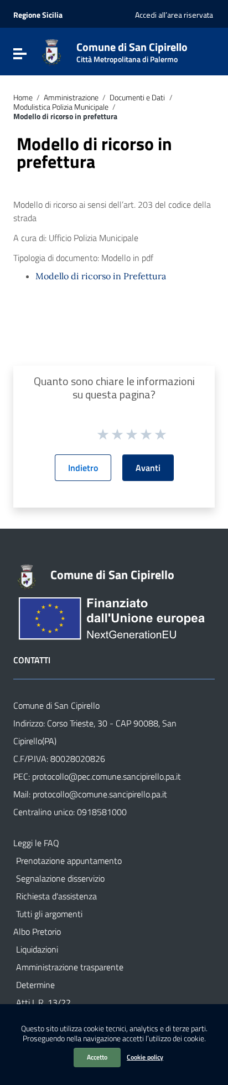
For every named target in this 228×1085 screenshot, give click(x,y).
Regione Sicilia (38, 15)
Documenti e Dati (137, 97)
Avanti (148, 467)
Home (23, 97)
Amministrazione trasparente (69, 967)
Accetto (97, 1057)
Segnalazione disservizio (60, 878)
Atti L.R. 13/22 (43, 1002)
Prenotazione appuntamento (69, 860)
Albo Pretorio (37, 931)
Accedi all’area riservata (174, 15)
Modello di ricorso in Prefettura (100, 276)
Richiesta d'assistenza (56, 896)
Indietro (83, 467)
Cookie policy (145, 1057)
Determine (35, 984)
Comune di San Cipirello (132, 50)
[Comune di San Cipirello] (51, 51)
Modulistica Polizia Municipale (60, 107)
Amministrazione (71, 97)
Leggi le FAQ (36, 842)
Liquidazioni (37, 949)
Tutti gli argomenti (49, 913)
